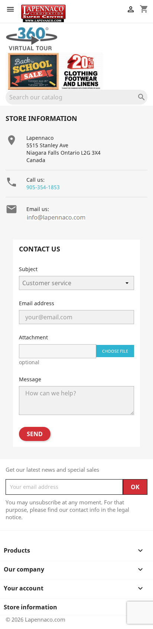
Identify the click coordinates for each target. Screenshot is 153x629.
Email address (36, 303)
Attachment (33, 337)
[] (144, 102)
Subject (28, 269)
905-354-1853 (43, 187)
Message (30, 379)
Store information (30, 607)
